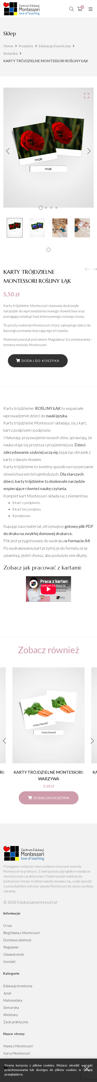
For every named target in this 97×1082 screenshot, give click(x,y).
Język (7, 993)
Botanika (10, 53)
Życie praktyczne (15, 1022)
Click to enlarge (86, 95)
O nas (7, 925)
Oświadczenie (13, 954)
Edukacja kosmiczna (55, 46)
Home (8, 46)
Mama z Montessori (18, 1046)
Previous (7, 151)
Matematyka (12, 1000)
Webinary (10, 1015)
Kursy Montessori (16, 1053)
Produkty (25, 46)
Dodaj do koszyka (41, 361)
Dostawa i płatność (17, 940)
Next (89, 151)
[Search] (71, 8)
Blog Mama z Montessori (21, 933)
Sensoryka (11, 1007)
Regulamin (10, 947)
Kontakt (9, 962)
